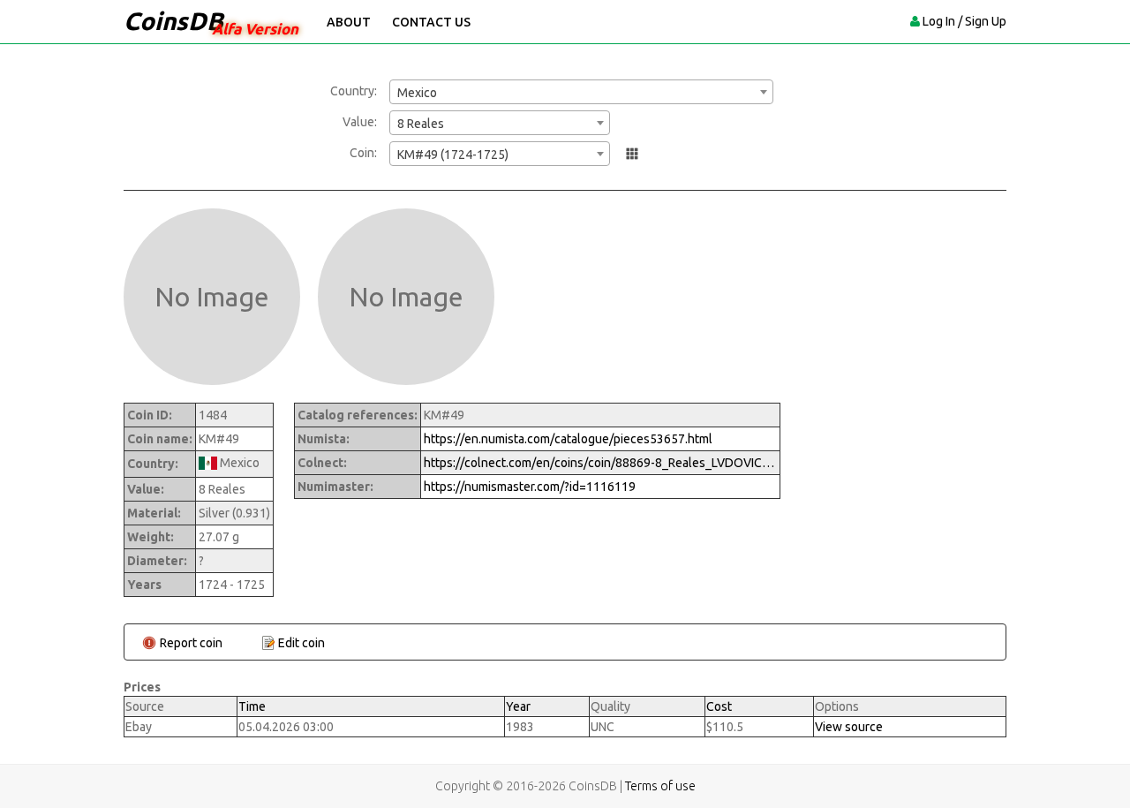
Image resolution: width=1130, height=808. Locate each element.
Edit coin (301, 643)
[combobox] (581, 91)
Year (518, 706)
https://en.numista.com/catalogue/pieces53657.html (568, 439)
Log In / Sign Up (964, 21)
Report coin (191, 643)
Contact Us (431, 22)
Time (252, 706)
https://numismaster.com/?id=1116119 (530, 487)
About (349, 22)
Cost (719, 706)
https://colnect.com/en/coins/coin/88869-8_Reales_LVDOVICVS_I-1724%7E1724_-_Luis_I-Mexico (600, 463)
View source (849, 727)
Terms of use (660, 786)
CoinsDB (173, 20)
